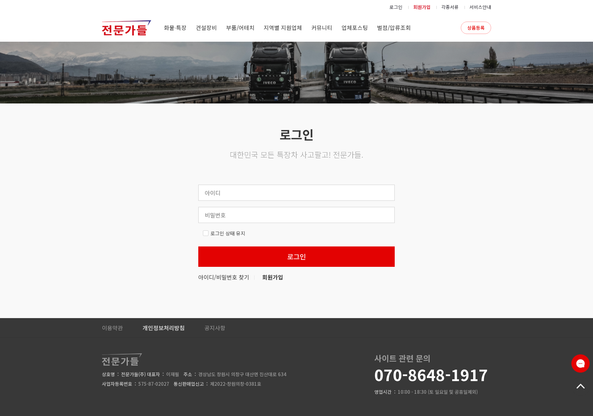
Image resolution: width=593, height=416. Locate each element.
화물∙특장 (175, 27)
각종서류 (450, 7)
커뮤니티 (321, 27)
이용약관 (112, 328)
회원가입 (422, 7)
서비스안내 (480, 7)
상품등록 (476, 27)
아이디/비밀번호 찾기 (223, 277)
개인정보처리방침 (164, 328)
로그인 (395, 7)
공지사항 (214, 328)
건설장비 (206, 27)
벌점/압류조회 (394, 27)
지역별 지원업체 (283, 27)
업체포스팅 (355, 27)
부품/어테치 (240, 27)
